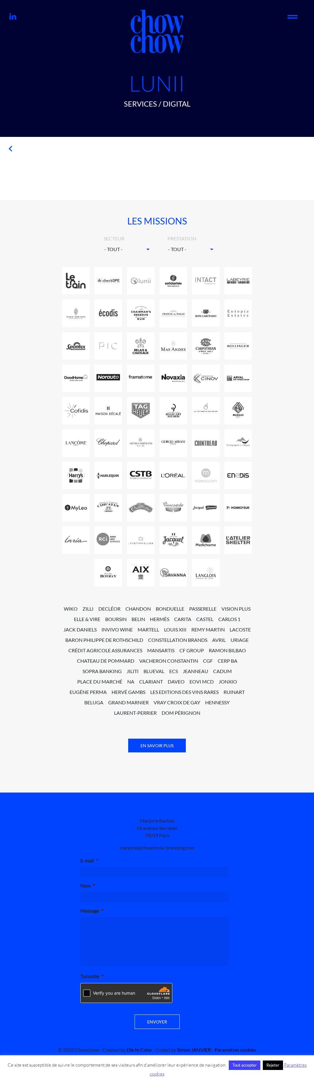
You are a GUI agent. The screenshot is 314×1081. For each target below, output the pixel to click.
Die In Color (139, 1050)
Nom (87, 885)
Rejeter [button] (272, 1065)
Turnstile (91, 976)
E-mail (89, 860)
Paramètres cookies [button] (235, 1050)
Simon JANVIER (194, 1050)
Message (91, 910)
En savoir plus (157, 745)
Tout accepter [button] (244, 1065)
